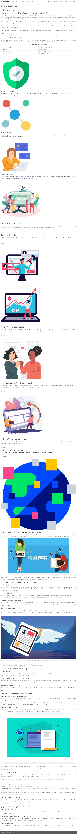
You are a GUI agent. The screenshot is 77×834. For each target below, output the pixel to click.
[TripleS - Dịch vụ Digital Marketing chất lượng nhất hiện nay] (5, 1)
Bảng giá (66, 1)
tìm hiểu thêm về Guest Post (12, 803)
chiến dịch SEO (6, 577)
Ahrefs (46, 774)
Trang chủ (50, 1)
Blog (70, 1)
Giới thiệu (56, 1)
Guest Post (3, 534)
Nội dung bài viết (43, 610)
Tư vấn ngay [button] (3, 231)
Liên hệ (74, 1)
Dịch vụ (61, 1)
